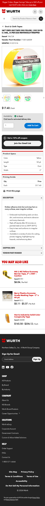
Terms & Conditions (14, 477)
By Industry (6, 390)
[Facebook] (12, 367)
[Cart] (40, 11)
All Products (6, 381)
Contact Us (6, 457)
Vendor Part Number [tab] (12, 253)
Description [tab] (8, 198)
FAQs (4, 453)
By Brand (5, 385)
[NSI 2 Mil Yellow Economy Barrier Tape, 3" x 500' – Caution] (7, 275)
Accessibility (21, 481)
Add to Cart (32, 126)
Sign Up (36, 359)
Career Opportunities (10, 414)
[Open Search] (41, 19)
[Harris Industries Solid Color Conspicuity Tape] (7, 318)
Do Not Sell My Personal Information (22, 486)
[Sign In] (35, 11)
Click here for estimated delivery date (17, 119)
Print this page (13, 191)
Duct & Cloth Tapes (13, 27)
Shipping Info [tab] (9, 248)
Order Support (7, 449)
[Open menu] (4, 18)
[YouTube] (7, 367)
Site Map (13, 472)
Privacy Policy (27, 472)
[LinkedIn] (3, 367)
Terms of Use (32, 477)
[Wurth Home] (11, 11)
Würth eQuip (7, 424)
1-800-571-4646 (9, 462)
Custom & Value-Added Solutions (14, 438)
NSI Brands (6, 405)
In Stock (20, 116)
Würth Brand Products (10, 409)
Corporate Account (9, 429)
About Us (5, 400)
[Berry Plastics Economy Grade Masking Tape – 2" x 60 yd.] (7, 296)
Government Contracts (10, 433)
